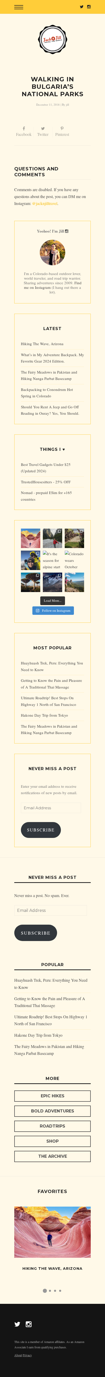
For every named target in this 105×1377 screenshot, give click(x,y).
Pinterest (62, 134)
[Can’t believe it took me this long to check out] (52, 538)
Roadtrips (52, 1126)
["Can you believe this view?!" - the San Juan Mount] (74, 582)
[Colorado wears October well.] (74, 560)
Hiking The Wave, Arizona (42, 343)
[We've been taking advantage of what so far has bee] (30, 560)
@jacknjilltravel (44, 203)
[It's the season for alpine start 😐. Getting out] (52, 560)
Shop (52, 1141)
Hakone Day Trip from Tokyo (44, 715)
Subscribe (41, 830)
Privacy (27, 1355)
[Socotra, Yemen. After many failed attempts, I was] (30, 582)
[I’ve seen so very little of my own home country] (74, 538)
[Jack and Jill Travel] (52, 39)
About (18, 1355)
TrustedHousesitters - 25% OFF (46, 481)
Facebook (24, 134)
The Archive (52, 1156)
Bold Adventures (52, 1111)
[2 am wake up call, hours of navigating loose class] (52, 582)
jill (67, 104)
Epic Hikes (52, 1096)
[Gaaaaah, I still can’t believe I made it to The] (30, 538)
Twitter (42, 134)
